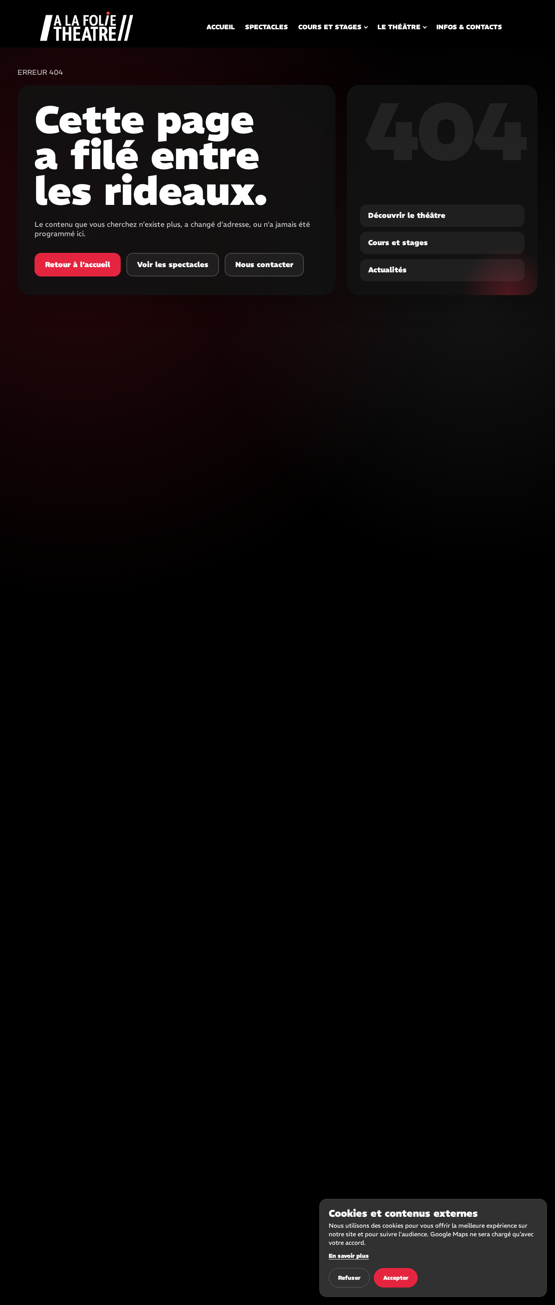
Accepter (395, 1277)
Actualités (387, 269)
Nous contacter (264, 264)
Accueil (220, 27)
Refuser (349, 1277)
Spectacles (266, 27)
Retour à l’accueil (77, 264)
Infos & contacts (469, 27)
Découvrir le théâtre (406, 215)
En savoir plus (349, 1255)
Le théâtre (399, 27)
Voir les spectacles (172, 264)
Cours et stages (330, 27)
